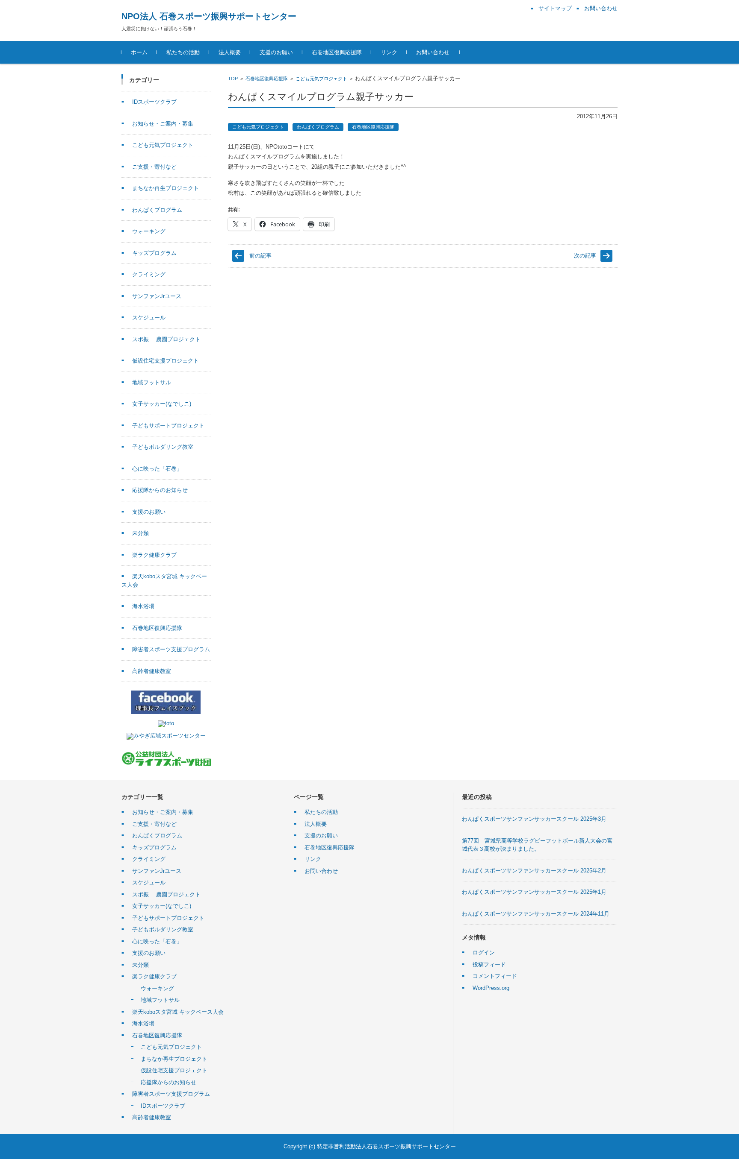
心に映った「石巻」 (157, 468)
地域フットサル (151, 382)
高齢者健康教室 (151, 671)
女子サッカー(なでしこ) (161, 404)
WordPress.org (491, 988)
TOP (233, 78)
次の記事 (585, 255)
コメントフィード (495, 976)
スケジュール (149, 317)
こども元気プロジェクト (321, 78)
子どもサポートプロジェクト (168, 425)
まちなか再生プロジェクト (165, 188)
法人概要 (230, 52)
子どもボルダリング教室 (162, 447)
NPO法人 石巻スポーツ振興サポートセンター (208, 16)
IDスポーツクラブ (154, 102)
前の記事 (260, 255)
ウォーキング (149, 231)
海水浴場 (143, 606)
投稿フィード (489, 964)
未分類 (140, 533)
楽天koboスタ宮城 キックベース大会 (178, 1012)
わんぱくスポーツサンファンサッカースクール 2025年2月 (534, 870)
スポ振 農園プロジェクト (166, 339)
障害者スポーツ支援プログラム (171, 649)
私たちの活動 (183, 52)
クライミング (149, 274)
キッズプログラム (154, 253)
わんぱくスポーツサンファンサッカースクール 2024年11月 (535, 913)
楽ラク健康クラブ (154, 555)
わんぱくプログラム (318, 126)
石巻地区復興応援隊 (337, 52)
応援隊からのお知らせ (160, 490)
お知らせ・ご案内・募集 (162, 123)
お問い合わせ (432, 52)
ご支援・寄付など (154, 167)
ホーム (139, 52)
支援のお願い (276, 52)
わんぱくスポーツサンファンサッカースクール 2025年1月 (534, 892)
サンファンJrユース (156, 296)
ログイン (484, 952)
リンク (389, 52)
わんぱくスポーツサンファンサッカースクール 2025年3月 (534, 819)
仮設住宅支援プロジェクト (165, 360)
